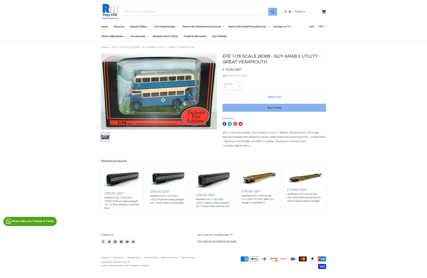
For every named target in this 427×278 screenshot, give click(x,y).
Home (104, 26)
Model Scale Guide (195, 36)
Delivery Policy (188, 257)
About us (119, 26)
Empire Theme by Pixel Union (115, 265)
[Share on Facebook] (225, 124)
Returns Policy (134, 257)
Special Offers (138, 26)
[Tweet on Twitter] (230, 124)
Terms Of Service (169, 257)
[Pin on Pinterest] (241, 124)
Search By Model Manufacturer (248, 26)
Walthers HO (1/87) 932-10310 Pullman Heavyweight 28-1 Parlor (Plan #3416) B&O (167, 199)
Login (311, 26)
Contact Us (118, 257)
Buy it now (274, 107)
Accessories (138, 36)
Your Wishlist (219, 36)
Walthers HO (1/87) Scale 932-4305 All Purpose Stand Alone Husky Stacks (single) (304, 197)
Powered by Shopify (139, 265)
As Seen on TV (282, 26)
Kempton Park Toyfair (165, 36)
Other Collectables (112, 36)
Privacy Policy (151, 257)
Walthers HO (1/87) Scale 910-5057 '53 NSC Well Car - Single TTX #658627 (258, 199)
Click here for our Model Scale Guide (216, 241)
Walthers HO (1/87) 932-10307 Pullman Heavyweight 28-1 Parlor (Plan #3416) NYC (213, 203)
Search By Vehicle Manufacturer (202, 26)
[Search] (272, 12)
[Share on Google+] (235, 124)
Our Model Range (165, 26)
